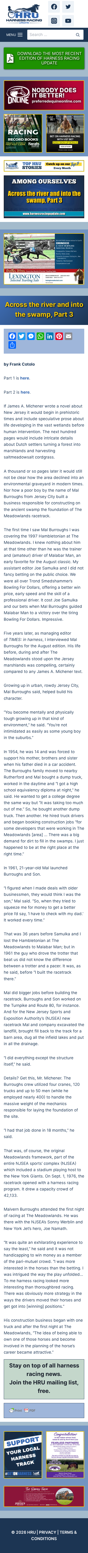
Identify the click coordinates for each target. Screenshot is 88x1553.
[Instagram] (54, 21)
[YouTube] (68, 21)
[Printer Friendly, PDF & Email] (44, 1410)
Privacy (47, 1532)
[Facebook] (54, 7)
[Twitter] (68, 7)
